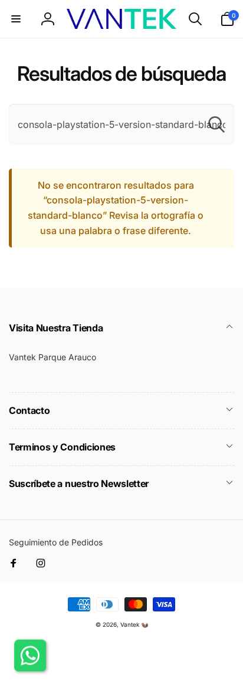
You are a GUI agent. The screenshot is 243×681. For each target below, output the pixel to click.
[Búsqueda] (216, 124)
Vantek (129, 624)
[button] (16, 19)
